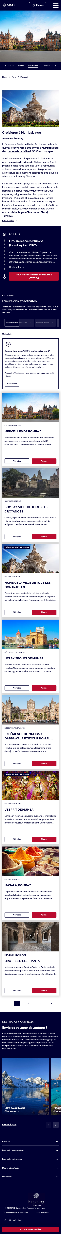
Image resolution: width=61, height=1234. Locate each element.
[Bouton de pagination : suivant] (51, 1003)
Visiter (21, 66)
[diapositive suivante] (56, 1125)
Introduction (8, 66)
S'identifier (12, 384)
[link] (10, 1111)
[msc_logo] (8, 5)
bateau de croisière (19, 151)
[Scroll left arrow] (5, 66)
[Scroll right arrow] (56, 66)
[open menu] (56, 5)
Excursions (33, 66)
